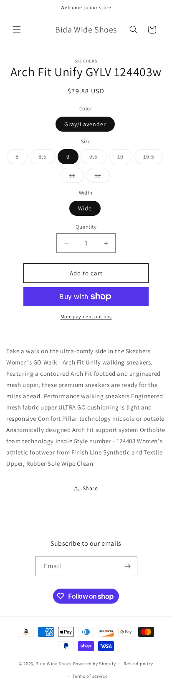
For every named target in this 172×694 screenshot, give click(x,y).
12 (102, 177)
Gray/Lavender (85, 124)
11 (76, 177)
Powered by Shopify (94, 664)
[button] (17, 29)
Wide (85, 208)
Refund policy (138, 664)
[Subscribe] (128, 566)
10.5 (153, 158)
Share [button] (90, 488)
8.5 (47, 158)
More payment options (86, 316)
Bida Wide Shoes (53, 664)
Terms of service (89, 676)
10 (124, 158)
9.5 (97, 158)
